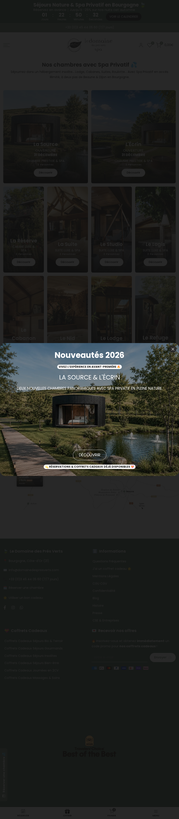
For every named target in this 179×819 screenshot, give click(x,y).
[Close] (172, 349)
